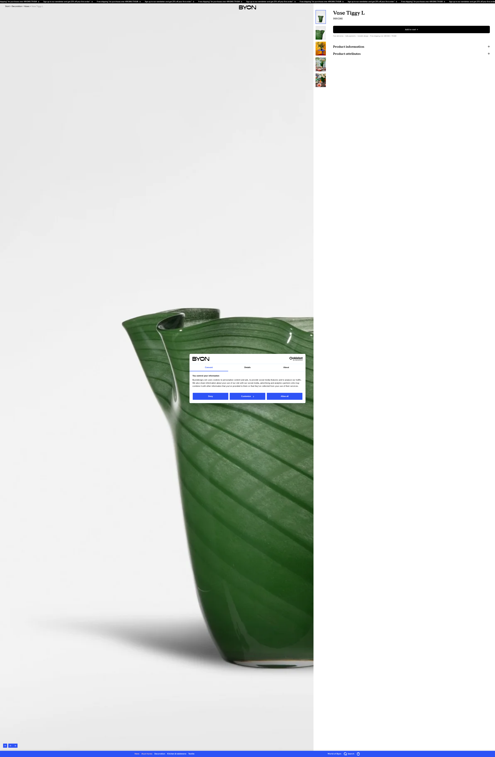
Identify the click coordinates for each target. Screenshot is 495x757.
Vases (26, 6)
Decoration (17, 6)
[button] (411, 46)
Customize (246, 396)
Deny (210, 396)
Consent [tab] (209, 367)
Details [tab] (247, 367)
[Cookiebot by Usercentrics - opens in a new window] (291, 359)
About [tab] (286, 367)
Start (7, 6)
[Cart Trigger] (358, 754)
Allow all (284, 396)
